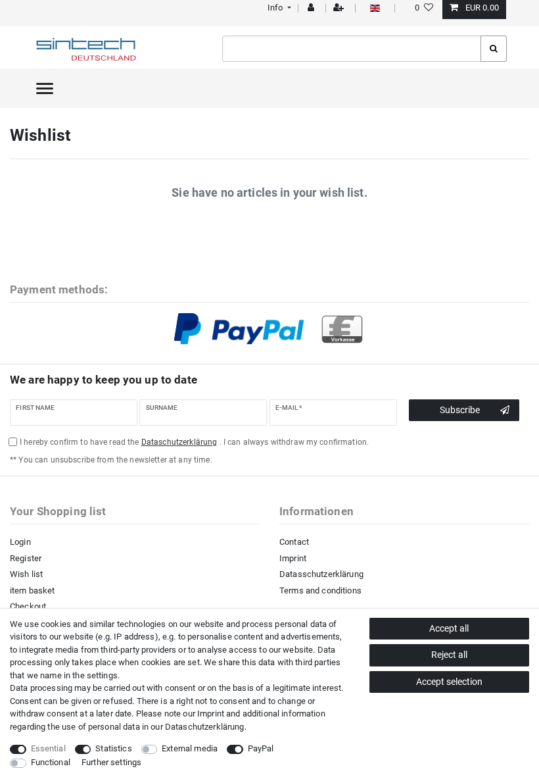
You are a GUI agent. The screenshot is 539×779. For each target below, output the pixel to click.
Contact (294, 542)
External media (190, 748)
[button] (278, 8)
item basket (32, 590)
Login (20, 542)
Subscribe (460, 410)
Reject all (449, 654)
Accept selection (449, 681)
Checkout (28, 606)
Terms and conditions (320, 590)
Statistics (113, 748)
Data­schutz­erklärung (205, 727)
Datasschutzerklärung (321, 574)
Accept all (449, 628)
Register (25, 558)
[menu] (44, 88)
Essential (48, 748)
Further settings (111, 762)
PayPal (261, 748)
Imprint (292, 558)
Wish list (26, 574)
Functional (50, 762)
